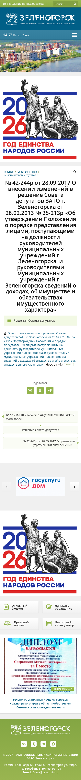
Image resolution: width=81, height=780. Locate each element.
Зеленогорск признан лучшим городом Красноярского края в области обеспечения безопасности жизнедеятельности (41, 703)
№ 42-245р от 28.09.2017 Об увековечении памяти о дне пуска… (40, 416)
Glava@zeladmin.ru (45, 772)
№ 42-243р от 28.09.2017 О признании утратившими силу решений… (49, 443)
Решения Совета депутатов (20, 175)
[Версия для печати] (75, 171)
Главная (9, 171)
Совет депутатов (27, 171)
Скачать (69, 364)
